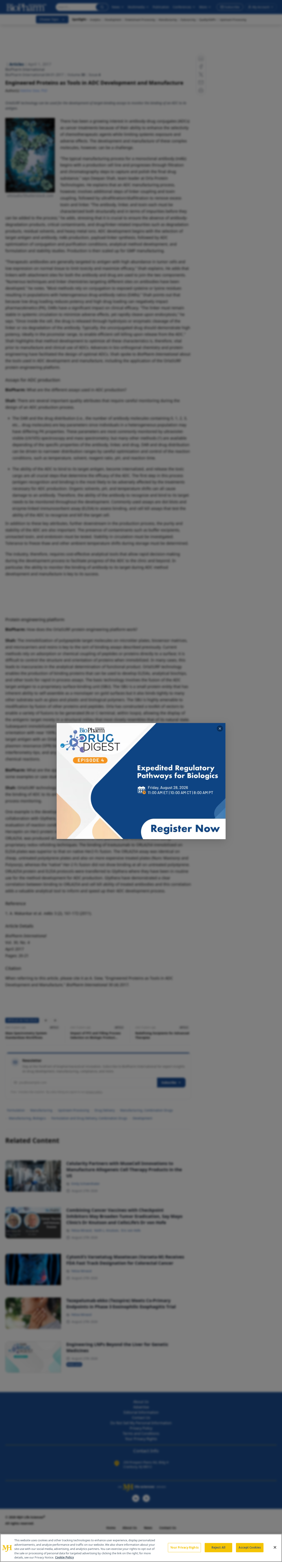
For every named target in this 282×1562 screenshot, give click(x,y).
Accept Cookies (250, 1547)
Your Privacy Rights (184, 1547)
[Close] (275, 1547)
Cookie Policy (64, 1557)
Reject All (218, 1547)
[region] (141, 1548)
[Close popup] (220, 728)
